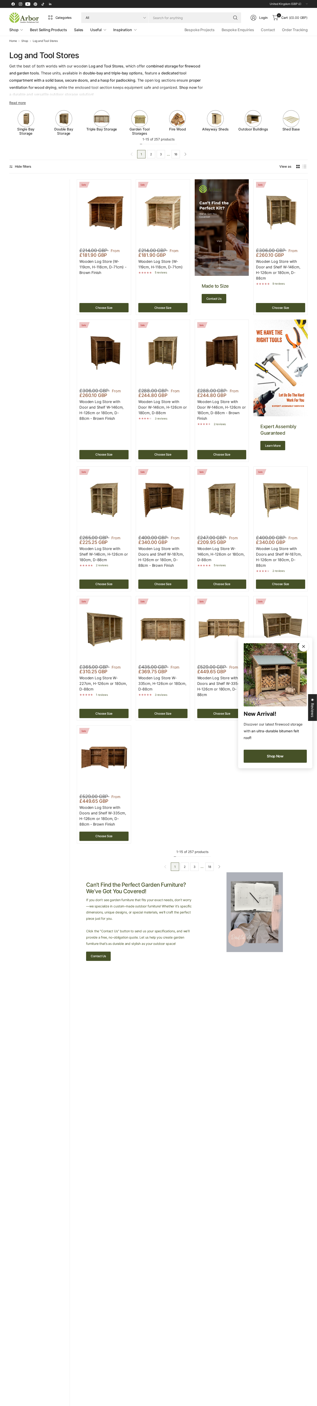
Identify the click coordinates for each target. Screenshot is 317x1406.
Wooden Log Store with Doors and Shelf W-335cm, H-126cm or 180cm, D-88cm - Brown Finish (102, 815)
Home (13, 41)
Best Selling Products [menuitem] (48, 29)
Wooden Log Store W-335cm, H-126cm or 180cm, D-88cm (162, 683)
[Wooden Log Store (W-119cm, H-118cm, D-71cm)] (163, 212)
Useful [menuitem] (96, 29)
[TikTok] (42, 4)
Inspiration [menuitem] (122, 29)
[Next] (307, 122)
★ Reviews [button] (312, 707)
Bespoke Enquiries (238, 29)
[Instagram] (20, 4)
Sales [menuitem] (78, 29)
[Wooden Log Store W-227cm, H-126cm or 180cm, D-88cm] (104, 629)
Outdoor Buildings (253, 129)
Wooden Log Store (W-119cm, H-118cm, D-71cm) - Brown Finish (102, 267)
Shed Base (291, 129)
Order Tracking (295, 29)
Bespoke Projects (199, 29)
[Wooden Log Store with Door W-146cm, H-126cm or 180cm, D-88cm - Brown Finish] (221, 353)
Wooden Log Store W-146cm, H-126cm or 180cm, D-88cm (221, 554)
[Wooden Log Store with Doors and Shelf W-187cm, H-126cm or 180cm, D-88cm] (280, 500)
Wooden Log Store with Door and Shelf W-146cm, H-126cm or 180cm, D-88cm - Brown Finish (101, 410)
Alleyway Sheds (215, 129)
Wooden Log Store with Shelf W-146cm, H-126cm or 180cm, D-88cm (103, 554)
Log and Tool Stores (45, 41)
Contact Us (214, 298)
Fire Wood (177, 129)
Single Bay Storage (26, 131)
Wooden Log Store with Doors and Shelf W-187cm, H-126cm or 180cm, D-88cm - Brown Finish (161, 557)
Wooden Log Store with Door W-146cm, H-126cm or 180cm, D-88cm (162, 407)
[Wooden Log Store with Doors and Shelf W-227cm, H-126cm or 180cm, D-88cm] (280, 629)
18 (176, 154)
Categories (63, 18)
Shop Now (275, 756)
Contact (268, 29)
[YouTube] (28, 4)
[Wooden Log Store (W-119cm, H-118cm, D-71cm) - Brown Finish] (104, 212)
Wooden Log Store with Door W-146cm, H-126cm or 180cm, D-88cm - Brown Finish (221, 410)
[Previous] (9, 122)
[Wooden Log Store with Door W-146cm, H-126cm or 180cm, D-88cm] (163, 353)
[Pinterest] (35, 4)
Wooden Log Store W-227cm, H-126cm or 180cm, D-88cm (103, 683)
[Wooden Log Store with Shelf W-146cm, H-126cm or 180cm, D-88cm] (104, 500)
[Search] (235, 17)
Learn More (273, 445)
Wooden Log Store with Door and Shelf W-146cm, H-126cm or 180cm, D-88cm (278, 269)
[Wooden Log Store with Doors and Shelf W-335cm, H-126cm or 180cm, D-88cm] (221, 629)
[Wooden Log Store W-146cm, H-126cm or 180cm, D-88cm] (221, 500)
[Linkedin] (50, 4)
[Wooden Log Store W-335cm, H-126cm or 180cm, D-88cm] (163, 629)
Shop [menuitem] (13, 29)
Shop (24, 41)
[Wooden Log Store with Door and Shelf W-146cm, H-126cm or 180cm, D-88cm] (280, 212)
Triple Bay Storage (101, 129)
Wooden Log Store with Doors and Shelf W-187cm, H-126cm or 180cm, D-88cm (278, 557)
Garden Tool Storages (139, 131)
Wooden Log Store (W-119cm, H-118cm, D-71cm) (160, 264)
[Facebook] (13, 4)
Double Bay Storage (63, 131)
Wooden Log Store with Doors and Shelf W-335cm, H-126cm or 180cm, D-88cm (220, 686)
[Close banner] (303, 646)
